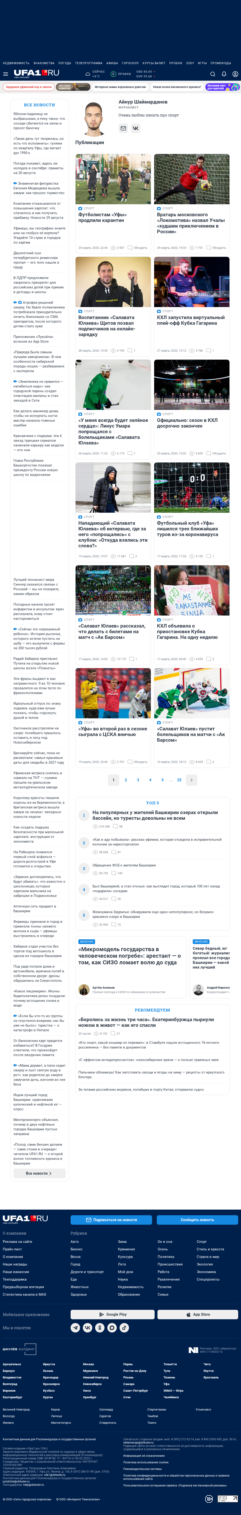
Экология (205, 1264)
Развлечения (169, 1279)
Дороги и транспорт (87, 1272)
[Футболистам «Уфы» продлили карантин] (113, 179)
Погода (64, 63)
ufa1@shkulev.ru (54, 1475)
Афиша (112, 63)
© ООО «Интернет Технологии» (78, 1499)
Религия (164, 1287)
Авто (75, 1242)
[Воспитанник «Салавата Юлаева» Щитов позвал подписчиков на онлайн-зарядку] (113, 282)
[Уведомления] (224, 74)
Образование (129, 1294)
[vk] (87, 1327)
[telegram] (75, 1327)
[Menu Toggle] (5, 74)
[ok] (99, 1327)
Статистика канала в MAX (24, 1294)
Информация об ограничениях (144, 1455)
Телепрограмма (89, 63)
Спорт (202, 1242)
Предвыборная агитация (23, 1287)
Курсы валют (154, 63)
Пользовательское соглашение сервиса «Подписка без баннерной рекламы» (175, 1485)
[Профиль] (235, 74)
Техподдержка (15, 1279)
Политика (166, 1257)
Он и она (165, 1242)
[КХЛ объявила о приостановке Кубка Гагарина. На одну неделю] (191, 590)
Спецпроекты (208, 1279)
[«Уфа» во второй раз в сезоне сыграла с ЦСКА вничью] (113, 693)
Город (75, 1264)
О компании (13, 1257)
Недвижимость (16, 63)
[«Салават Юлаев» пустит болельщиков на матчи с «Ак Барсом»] (191, 693)
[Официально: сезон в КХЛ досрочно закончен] (191, 385)
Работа (163, 1272)
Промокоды (221, 63)
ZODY (190, 63)
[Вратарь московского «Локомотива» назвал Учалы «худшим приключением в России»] (191, 179)
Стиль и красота (210, 1249)
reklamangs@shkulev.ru (138, 1442)
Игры (202, 63)
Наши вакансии (16, 1272)
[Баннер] (73, 87)
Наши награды (15, 1264)
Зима (122, 1242)
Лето (122, 1264)
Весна (75, 1257)
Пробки (175, 63)
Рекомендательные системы (142, 1469)
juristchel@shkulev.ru (16, 1481)
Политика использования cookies (146, 1462)
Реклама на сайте (17, 1242)
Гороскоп (130, 63)
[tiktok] (124, 1327)
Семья (163, 1294)
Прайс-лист (12, 1249)
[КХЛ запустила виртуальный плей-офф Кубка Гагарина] (191, 282)
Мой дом (125, 1272)
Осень (163, 1249)
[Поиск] (212, 74)
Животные (80, 1287)
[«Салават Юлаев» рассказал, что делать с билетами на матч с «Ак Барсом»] (113, 590)
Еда (74, 1279)
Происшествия (170, 1264)
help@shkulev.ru (33, 1484)
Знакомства (44, 63)
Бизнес (77, 1249)
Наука (123, 1279)
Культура (125, 1257)
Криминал (126, 1249)
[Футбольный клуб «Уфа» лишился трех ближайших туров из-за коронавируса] (191, 487)
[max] (112, 1327)
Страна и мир (208, 1257)
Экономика (206, 1272)
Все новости (39, 105)
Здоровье (79, 1294)
